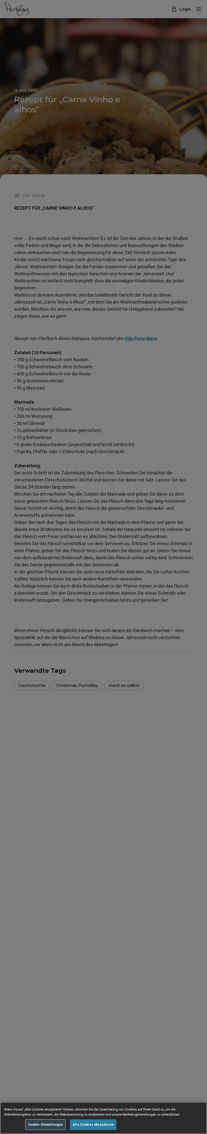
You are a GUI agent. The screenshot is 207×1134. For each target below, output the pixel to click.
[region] (103, 1118)
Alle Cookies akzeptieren (93, 1124)
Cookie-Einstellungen (45, 1124)
